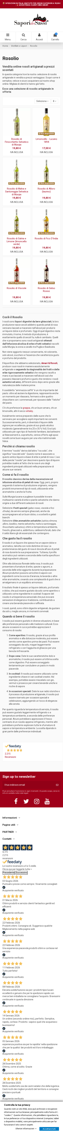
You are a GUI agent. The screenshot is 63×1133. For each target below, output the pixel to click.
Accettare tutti (49, 1129)
